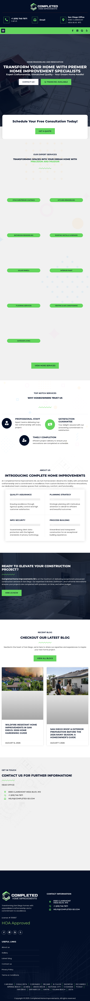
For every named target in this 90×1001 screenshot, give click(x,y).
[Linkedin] (77, 30)
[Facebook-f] (73, 30)
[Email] (35, 20)
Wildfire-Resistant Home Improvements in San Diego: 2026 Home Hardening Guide (21, 728)
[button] (3, 31)
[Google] (82, 30)
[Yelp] (87, 30)
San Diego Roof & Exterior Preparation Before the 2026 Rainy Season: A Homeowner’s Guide (67, 733)
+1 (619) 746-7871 (19, 18)
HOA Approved (16, 923)
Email (42, 20)
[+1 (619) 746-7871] (6, 20)
